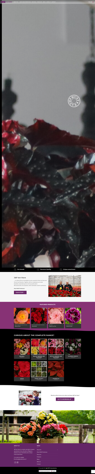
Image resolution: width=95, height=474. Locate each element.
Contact (53, 1)
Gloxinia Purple (69, 326)
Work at (48, 1)
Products (39, 1)
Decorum (34, 1)
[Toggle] (57, 450)
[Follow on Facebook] (15, 462)
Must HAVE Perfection (25, 1)
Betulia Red (34, 326)
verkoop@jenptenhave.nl (20, 459)
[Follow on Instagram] (17, 462)
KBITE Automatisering (52, 468)
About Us (15, 1)
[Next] (92, 134)
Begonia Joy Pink (52, 326)
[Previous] (3, 134)
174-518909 (21, 457)
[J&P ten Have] (6, 2)
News (44, 1)
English (90, 1)
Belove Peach (17, 326)
